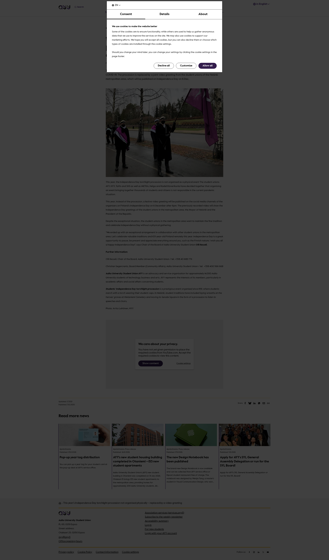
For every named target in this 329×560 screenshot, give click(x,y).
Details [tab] (164, 14)
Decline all (164, 65)
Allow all (208, 65)
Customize (186, 65)
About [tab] (203, 14)
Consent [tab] (126, 14)
